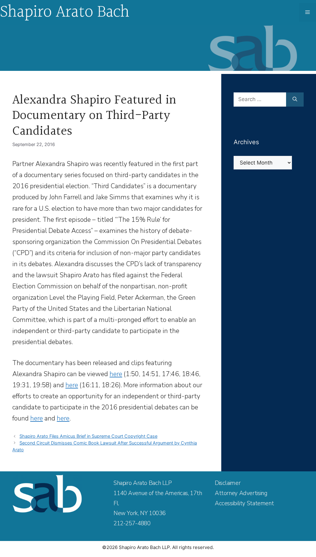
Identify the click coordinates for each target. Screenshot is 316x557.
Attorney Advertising (241, 493)
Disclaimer (227, 483)
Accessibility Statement (244, 503)
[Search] (295, 99)
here (116, 374)
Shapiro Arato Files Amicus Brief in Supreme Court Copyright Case (88, 436)
